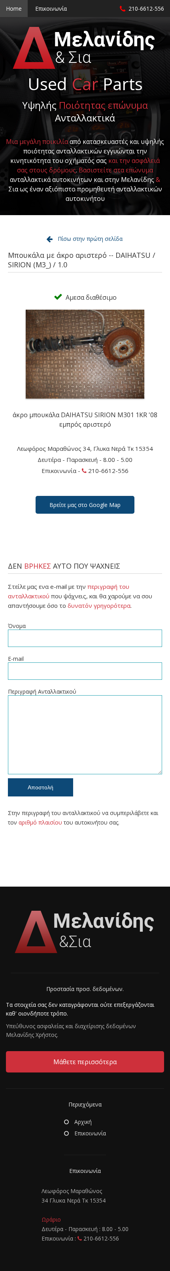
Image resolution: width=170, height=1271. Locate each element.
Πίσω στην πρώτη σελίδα (90, 238)
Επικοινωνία (51, 8)
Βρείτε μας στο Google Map (85, 505)
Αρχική (82, 1121)
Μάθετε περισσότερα (85, 1061)
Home (14, 8)
